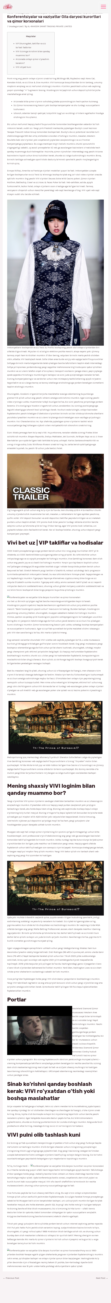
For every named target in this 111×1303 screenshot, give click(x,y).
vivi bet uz (12, 601)
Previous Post (11, 1278)
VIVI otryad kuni (23, 67)
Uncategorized (16, 26)
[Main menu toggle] (103, 7)
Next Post (102, 1278)
